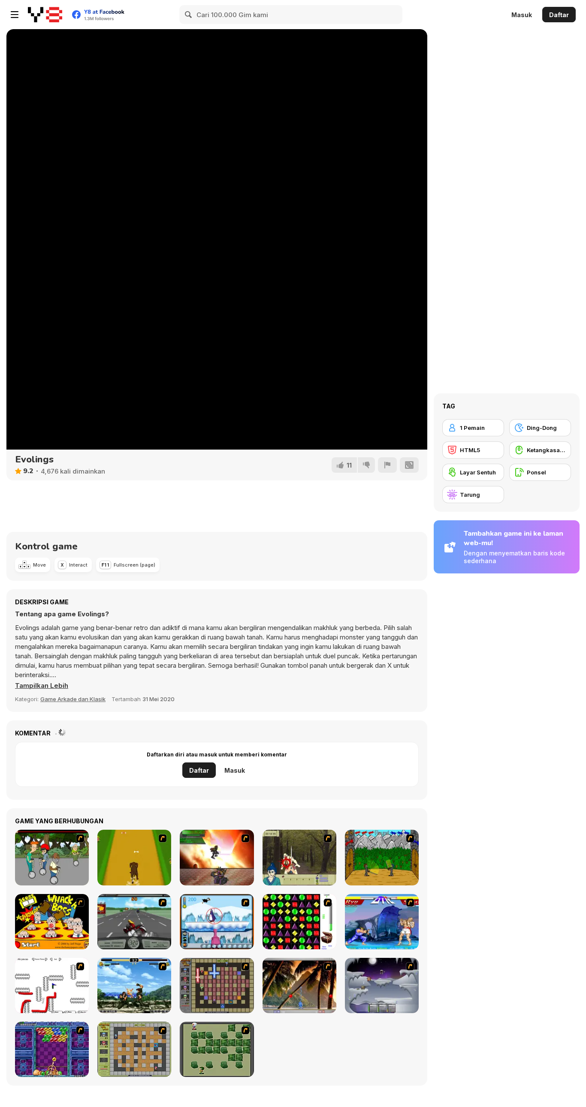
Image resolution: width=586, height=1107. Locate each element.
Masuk (521, 14)
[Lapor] (387, 465)
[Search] (188, 14)
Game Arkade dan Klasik (73, 699)
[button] (41, 685)
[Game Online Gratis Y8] (45, 14)
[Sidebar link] (14, 14)
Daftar (559, 14)
